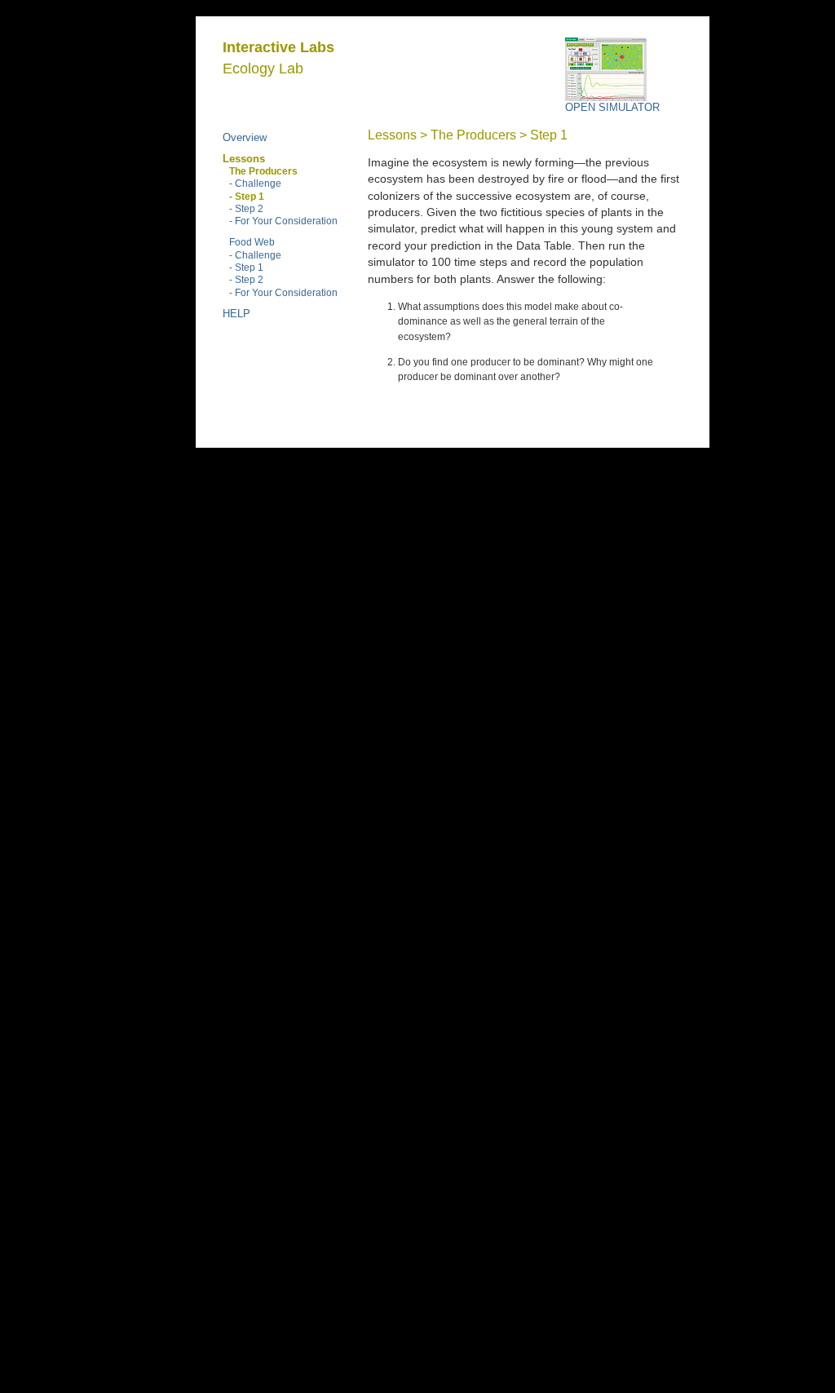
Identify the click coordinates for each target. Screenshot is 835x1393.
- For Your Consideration (283, 220)
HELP (236, 313)
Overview (245, 137)
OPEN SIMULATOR (612, 107)
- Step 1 (246, 267)
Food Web (252, 242)
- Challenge (255, 183)
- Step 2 (246, 208)
